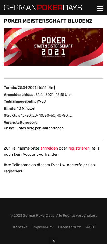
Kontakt (20, 227)
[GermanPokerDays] (43, 7)
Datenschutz (69, 227)
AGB (90, 227)
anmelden (49, 148)
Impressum (42, 227)
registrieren (79, 148)
